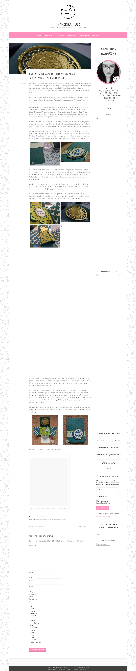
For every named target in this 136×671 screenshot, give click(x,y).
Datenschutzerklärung (103, 517)
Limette (51, 519)
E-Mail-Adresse (32, 579)
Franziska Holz (68, 24)
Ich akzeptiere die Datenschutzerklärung (103, 502)
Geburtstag (40, 516)
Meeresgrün (57, 519)
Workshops (72, 35)
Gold (42, 519)
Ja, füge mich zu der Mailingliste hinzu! (32, 596)
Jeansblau (46, 519)
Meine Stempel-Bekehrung (37, 526)
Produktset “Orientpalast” (37, 90)
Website (31, 586)
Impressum (69, 669)
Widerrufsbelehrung (81, 669)
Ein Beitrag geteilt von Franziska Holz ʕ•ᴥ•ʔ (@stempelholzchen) (50, 508)
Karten (45, 516)
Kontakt (96, 35)
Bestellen (60, 35)
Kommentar (32, 547)
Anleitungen (84, 35)
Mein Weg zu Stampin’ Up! (82, 526)
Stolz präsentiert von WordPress (57, 667)
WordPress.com (85, 667)
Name (31, 572)
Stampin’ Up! (49, 35)
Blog (39, 35)
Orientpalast (63, 519)
